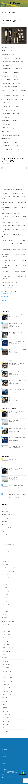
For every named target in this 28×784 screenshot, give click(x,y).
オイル (4, 661)
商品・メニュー (7, 637)
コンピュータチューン (7, 567)
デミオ (4, 581)
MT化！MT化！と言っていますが (16, 363)
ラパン (4, 597)
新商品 (4, 644)
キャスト (4, 554)
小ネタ (4, 641)
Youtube (5, 627)
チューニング (4, 753)
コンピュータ (6, 677)
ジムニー (4, 574)
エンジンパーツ (7, 674)
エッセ (4, 541)
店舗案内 (3, 756)
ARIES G (4, 511)
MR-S (3, 521)
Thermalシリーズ (6, 531)
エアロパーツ (6, 671)
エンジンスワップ (6, 544)
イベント (5, 634)
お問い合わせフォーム (14, 459)
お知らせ (5, 631)
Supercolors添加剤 (6, 528)
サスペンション (7, 681)
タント (3, 614)
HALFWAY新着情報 (6, 621)
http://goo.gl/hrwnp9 (7, 293)
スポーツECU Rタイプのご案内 (16, 485)
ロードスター (5, 604)
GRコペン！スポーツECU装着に (16, 315)
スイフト (5, 721)
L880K (4, 561)
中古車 (3, 760)
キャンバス (4, 611)
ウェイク (4, 538)
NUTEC (4, 524)
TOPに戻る (4, 749)
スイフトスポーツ (6, 577)
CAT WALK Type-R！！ (11, 21)
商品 (2, 654)
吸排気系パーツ (7, 691)
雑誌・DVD (6, 651)
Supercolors (5, 664)
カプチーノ (5, 551)
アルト (4, 534)
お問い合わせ (4, 763)
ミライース (5, 591)
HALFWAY (14, 3)
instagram (3, 607)
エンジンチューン (6, 548)
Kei (4, 704)
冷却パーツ (6, 687)
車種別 (4, 701)
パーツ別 (4, 667)
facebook (3, 508)
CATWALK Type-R (6, 514)
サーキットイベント (7, 571)
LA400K (5, 564)
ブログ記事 (4, 618)
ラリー (4, 601)
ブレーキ (5, 684)
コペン (4, 557)
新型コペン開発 (7, 647)
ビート (4, 584)
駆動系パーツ (6, 694)
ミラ (3, 587)
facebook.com (4, 300)
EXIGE (4, 518)
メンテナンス (5, 594)
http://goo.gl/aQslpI (7, 287)
